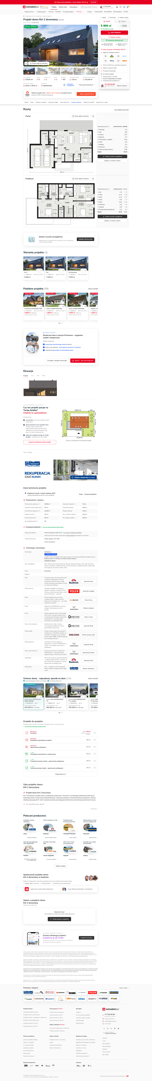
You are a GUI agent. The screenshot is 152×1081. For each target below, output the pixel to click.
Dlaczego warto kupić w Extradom (85, 1040)
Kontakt (126, 12)
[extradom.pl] (31, 7)
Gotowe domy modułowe (57, 1012)
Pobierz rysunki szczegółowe (113, 156)
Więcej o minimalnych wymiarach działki (78, 440)
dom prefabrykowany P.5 (54, 700)
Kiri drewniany (73, 272)
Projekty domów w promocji (57, 1040)
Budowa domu (63, 7)
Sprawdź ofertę (88, 581)
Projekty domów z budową (57, 1031)
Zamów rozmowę (122, 86)
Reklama (104, 1049)
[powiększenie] (93, 116)
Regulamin (79, 1050)
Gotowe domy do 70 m (56, 1017)
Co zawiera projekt (28, 1045)
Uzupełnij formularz (86, 938)
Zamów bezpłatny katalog (30, 1040)
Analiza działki (98, 12)
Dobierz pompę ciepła (88, 635)
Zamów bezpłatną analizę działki (40, 442)
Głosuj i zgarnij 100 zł (87, 94)
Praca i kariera (106, 1052)
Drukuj (81, 494)
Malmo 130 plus (33, 700)
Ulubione (78, 1012)
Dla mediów (105, 1054)
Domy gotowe (73, 7)
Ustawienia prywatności (82, 1056)
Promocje (79, 12)
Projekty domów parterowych (31, 1015)
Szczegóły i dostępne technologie (57, 360)
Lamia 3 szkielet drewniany (54, 308)
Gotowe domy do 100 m (57, 1020)
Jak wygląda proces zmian (121, 110)
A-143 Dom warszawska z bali (33, 308)
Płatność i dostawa (81, 1045)
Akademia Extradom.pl (56, 1045)
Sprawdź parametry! (88, 652)
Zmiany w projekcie (28, 1042)
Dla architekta (108, 12)
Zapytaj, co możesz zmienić (112, 161)
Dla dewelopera (117, 12)
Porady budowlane (28, 1050)
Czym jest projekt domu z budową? (59, 1028)
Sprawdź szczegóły (88, 591)
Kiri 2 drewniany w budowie (36, 877)
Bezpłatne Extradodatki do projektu (85, 1042)
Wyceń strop (88, 600)
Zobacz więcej (88, 617)
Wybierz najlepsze (88, 608)
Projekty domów (29, 16)
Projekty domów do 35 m (30, 1023)
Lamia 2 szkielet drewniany (76, 308)
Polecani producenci (28, 1056)
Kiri (47, 272)
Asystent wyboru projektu (83, 1018)
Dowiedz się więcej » (50, 560)
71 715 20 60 (107, 6)
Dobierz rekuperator (88, 668)
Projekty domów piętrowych (31, 1020)
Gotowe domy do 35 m (56, 1015)
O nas (104, 1041)
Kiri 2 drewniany (38, 16)
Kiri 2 (25, 272)
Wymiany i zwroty (81, 1048)
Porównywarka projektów (83, 1015)
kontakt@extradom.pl (110, 1021)
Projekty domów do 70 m (30, 1026)
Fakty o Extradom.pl (55, 1048)
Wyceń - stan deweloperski (84, 361)
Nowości (51, 12)
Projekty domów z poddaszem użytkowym (35, 1017)
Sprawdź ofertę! (88, 626)
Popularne (58, 12)
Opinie (51, 1042)
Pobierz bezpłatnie (85, 239)
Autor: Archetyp (27, 452)
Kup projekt (116, 33)
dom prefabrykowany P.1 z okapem (77, 700)
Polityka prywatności (81, 1053)
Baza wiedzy (26, 1053)
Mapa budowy (80, 1023)
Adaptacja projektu (28, 1048)
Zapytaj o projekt (115, 37)
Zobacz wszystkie (93, 288)
